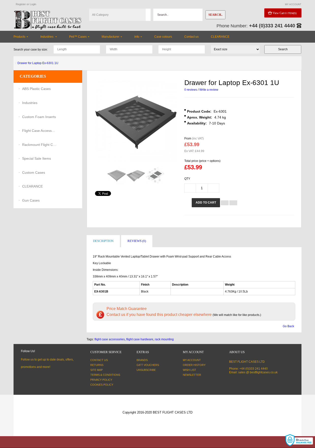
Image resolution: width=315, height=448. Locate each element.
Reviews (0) (136, 241)
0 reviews (190, 89)
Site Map (96, 369)
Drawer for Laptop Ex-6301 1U (37, 63)
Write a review (208, 89)
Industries (29, 103)
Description (103, 241)
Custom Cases (33, 172)
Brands (142, 360)
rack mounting (164, 339)
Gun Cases (31, 200)
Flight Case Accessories (39, 131)
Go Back (288, 326)
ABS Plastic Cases (36, 89)
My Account (192, 360)
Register (21, 4)
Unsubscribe (146, 369)
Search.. (215, 15)
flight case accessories (109, 339)
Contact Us (99, 360)
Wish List (189, 369)
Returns (96, 364)
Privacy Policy (101, 379)
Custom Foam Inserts (39, 117)
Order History (194, 364)
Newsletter (192, 374)
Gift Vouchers (148, 364)
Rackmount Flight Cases (39, 145)
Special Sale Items (36, 158)
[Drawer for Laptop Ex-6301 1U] (116, 175)
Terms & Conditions (105, 374)
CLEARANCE (32, 186)
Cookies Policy (101, 384)
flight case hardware (139, 339)
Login (33, 4)
